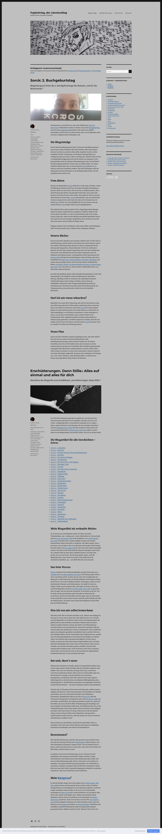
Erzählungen (34, 440)
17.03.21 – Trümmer (57, 505)
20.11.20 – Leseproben (58, 448)
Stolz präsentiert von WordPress (56, 826)
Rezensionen (80, 742)
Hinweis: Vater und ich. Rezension (117, 161)
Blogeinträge (92, 13)
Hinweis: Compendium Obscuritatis (117, 163)
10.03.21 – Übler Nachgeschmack (61, 500)
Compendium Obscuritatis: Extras (117, 160)
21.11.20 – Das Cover (57, 450)
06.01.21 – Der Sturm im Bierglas (61, 457)
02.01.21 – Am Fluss (57, 455)
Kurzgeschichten (35, 442)
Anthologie (33, 431)
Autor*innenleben (35, 137)
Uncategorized (112, 128)
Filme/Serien (111, 109)
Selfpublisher (40, 151)
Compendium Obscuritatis (115, 103)
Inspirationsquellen (113, 114)
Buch (41, 142)
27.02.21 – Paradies (57, 493)
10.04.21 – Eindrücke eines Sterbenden (63, 519)
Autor (94, 71)
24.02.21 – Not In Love (58, 490)
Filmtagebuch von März (64, 428)
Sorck (31, 134)
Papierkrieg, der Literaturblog (48, 12)
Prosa (109, 121)
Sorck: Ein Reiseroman (36, 154)
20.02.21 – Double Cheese (59, 488)
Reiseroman (33, 149)
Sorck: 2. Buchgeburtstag (52, 80)
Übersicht (128, 13)
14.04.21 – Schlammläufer (59, 521)
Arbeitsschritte (73, 71)
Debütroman (34, 146)
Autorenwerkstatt (35, 142)
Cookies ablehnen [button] (140, 831)
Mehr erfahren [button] (101, 831)
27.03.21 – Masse (56, 512)
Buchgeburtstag (94, 128)
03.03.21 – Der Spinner (58, 495)
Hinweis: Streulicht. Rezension (116, 165)
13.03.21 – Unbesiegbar (58, 502)
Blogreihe (33, 435)
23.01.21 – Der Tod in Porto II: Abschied (64, 469)
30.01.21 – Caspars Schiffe (59, 474)
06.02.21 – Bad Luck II (58, 478)
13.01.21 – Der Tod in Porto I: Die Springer (64, 462)
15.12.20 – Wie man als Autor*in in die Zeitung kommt (69, 452)
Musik (109, 119)
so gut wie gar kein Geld (64, 538)
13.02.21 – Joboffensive (58, 483)
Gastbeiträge (111, 110)
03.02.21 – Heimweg (57, 476)
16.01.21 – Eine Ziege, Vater (60, 464)
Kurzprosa (64, 778)
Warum (53, 572)
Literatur (40, 146)
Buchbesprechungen (113, 101)
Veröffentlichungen (105, 13)
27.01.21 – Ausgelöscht (58, 471)
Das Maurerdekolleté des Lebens (116, 105)
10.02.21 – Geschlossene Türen (61, 481)
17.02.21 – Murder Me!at (59, 486)
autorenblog (33, 138)
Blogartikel (65, 130)
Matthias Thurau (34, 130)
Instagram (110, 86)
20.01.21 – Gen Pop (57, 467)
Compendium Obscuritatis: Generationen (119, 158)
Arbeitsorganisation (84, 71)
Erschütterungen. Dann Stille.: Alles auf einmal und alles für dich (64, 373)
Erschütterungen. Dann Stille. (116, 107)
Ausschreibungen (83, 804)
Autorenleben (34, 140)
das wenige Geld (70, 548)
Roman (40, 149)
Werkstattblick (34, 451)
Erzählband (37, 438)
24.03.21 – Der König (58, 509)
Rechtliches (119, 13)
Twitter (110, 84)
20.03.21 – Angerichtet (58, 507)
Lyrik (94, 802)
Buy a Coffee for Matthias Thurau (115, 146)
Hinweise (110, 112)
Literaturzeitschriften (113, 116)
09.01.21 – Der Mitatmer (59, 460)
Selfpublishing (34, 153)
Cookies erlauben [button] (153, 831)
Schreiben (33, 151)
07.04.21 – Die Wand (57, 516)
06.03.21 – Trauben (57, 497)
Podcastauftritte (75, 260)
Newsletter (93, 260)
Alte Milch (110, 100)
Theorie (110, 126)
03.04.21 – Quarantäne (58, 514)
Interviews (85, 260)
